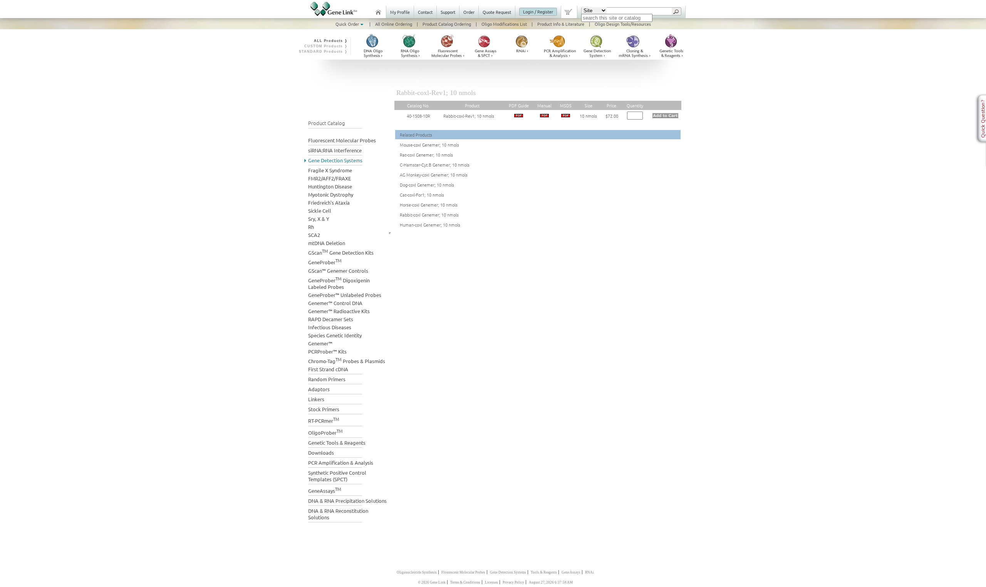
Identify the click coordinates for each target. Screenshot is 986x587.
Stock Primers (323, 409)
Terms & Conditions (465, 582)
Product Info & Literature (560, 24)
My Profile (400, 12)
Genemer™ (320, 343)
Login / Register (538, 11)
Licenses (491, 582)
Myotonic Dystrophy (330, 194)
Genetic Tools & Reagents (337, 442)
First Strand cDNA (328, 369)
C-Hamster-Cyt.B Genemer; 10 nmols (435, 165)
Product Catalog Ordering (447, 24)
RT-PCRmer (323, 420)
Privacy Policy (513, 582)
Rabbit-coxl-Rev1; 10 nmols (468, 116)
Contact (425, 12)
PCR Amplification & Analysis (340, 462)
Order (469, 12)
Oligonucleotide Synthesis (417, 572)
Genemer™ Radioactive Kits (339, 311)
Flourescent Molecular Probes (463, 572)
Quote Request (497, 12)
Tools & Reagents (544, 572)
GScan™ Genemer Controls (338, 270)
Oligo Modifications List (504, 24)
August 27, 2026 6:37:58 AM (551, 582)
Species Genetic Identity (335, 335)
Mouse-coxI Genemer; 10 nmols (429, 145)
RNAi (589, 572)
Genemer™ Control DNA (335, 303)
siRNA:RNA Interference (335, 150)
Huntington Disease (330, 186)
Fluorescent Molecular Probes (342, 140)
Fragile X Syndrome (330, 170)
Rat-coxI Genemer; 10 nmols (426, 155)
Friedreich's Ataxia (329, 202)
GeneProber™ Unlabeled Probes (344, 295)
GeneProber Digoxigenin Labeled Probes (339, 282)
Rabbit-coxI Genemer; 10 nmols (429, 215)
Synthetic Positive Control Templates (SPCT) (337, 475)
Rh (311, 226)
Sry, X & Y (318, 218)
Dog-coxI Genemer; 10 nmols (427, 185)
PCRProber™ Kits (327, 351)
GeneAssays (324, 490)
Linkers (316, 399)
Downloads (321, 452)
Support (448, 12)
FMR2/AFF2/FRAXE (329, 178)
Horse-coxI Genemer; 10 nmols (429, 205)
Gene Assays (571, 572)
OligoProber (325, 432)
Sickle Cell (319, 210)
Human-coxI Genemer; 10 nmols (430, 225)
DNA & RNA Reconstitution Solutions (338, 513)
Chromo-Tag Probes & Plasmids (346, 360)
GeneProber (325, 261)
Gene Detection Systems (335, 160)
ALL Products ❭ (331, 41)
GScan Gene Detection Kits (341, 252)
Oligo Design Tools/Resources (623, 24)
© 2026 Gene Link (432, 582)
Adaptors (319, 389)
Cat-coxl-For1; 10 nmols (422, 195)
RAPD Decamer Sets (330, 319)
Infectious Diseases (329, 327)
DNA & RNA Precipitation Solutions (347, 500)
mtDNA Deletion (326, 243)
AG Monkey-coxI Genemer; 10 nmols (434, 175)
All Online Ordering (393, 24)
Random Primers (326, 379)
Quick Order (347, 24)
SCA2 (314, 235)
